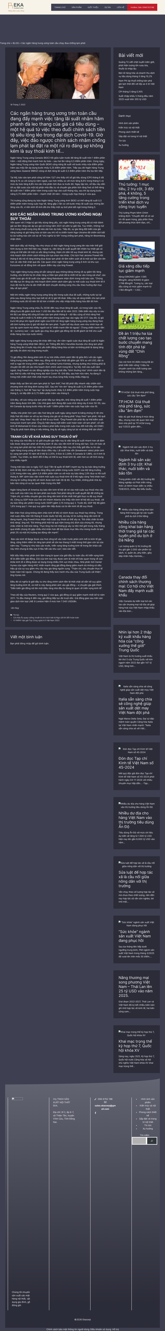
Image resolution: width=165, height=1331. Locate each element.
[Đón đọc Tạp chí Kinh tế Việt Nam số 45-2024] (137, 752)
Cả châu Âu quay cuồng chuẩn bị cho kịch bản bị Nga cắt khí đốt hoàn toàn (46, 617)
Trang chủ (5, 43)
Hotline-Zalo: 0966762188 (142, 7)
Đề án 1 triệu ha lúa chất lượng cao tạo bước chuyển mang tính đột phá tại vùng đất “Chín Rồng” (135, 344)
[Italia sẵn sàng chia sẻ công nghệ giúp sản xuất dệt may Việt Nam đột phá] (137, 693)
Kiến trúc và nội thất (129, 127)
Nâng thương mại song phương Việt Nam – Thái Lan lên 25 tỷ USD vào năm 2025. (136, 986)
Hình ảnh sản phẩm (129, 123)
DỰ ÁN (108, 7)
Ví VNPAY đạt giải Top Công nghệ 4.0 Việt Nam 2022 (36, 620)
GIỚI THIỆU (93, 7)
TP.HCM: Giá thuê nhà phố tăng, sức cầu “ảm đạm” (134, 406)
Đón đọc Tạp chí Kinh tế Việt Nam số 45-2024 (136, 763)
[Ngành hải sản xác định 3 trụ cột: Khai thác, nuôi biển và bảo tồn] (137, 453)
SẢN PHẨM (76, 7)
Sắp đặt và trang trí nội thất (133, 136)
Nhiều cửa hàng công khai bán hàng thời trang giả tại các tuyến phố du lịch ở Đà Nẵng (137, 531)
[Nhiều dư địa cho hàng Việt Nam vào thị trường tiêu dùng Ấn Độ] (137, 807)
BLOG (16, 43)
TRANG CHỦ (59, 7)
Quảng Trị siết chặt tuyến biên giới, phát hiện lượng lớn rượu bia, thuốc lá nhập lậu (137, 65)
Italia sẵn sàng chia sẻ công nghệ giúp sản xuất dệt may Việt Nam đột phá (135, 706)
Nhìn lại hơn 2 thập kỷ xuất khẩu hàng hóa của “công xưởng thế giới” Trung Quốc (135, 641)
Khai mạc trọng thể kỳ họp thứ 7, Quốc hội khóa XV (135, 1046)
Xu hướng (124, 145)
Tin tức (16, 615)
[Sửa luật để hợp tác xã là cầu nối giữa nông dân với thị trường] (137, 866)
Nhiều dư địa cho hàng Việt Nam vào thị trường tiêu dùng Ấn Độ (136, 820)
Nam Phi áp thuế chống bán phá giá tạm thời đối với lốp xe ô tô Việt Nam (137, 84)
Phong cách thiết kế (129, 132)
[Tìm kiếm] (152, 1141)
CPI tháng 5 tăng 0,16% (131, 91)
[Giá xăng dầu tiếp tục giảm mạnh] (137, 260)
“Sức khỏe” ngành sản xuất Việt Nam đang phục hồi (135, 936)
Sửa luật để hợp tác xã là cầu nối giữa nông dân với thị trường (136, 879)
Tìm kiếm (144, 1135)
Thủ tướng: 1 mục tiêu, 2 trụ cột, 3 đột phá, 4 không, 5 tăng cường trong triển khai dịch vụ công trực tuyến (136, 195)
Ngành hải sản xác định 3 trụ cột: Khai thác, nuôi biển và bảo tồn (135, 466)
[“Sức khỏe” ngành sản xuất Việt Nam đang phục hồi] (137, 925)
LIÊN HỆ (120, 7)
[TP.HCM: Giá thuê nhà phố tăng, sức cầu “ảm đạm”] (137, 395)
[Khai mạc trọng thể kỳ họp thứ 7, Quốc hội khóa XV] (137, 1035)
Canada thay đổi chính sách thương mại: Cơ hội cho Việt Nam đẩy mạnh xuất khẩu (136, 586)
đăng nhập (25, 643)
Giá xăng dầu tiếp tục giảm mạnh (134, 268)
